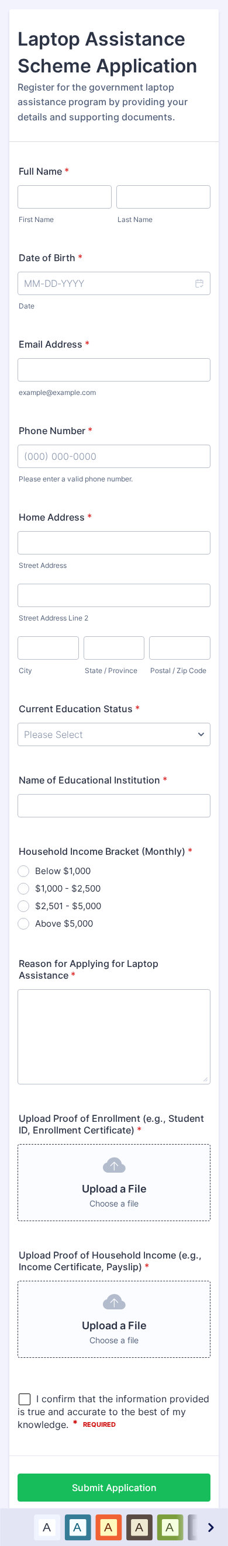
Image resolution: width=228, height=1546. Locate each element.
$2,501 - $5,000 (68, 905)
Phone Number (55, 430)
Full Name (44, 171)
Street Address (43, 565)
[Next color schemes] (210, 1527)
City (25, 670)
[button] (198, 283)
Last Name (135, 219)
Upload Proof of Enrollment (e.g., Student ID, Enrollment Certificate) (111, 1124)
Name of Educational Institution (93, 780)
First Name (36, 219)
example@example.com (57, 392)
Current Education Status (79, 709)
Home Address (55, 517)
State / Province (111, 670)
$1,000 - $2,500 (68, 888)
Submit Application (114, 1487)
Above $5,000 (64, 923)
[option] (46, 1527)
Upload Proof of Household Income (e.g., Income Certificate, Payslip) (110, 1261)
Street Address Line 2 (53, 617)
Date (26, 305)
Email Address (54, 344)
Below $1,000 (63, 870)
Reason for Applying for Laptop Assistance (88, 969)
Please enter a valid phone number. (76, 478)
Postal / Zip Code (178, 670)
